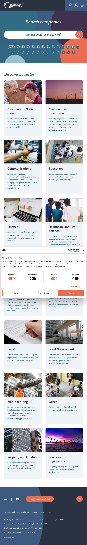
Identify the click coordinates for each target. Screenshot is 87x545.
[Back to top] (79, 499)
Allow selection (43, 293)
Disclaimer (25, 512)
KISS (12, 537)
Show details (75, 286)
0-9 (11, 47)
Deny (16, 293)
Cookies (42, 512)
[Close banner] (84, 250)
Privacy (34, 512)
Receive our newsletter (40, 499)
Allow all (71, 293)
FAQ (49, 512)
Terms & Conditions (11, 512)
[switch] (33, 278)
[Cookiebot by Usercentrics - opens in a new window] (70, 250)
